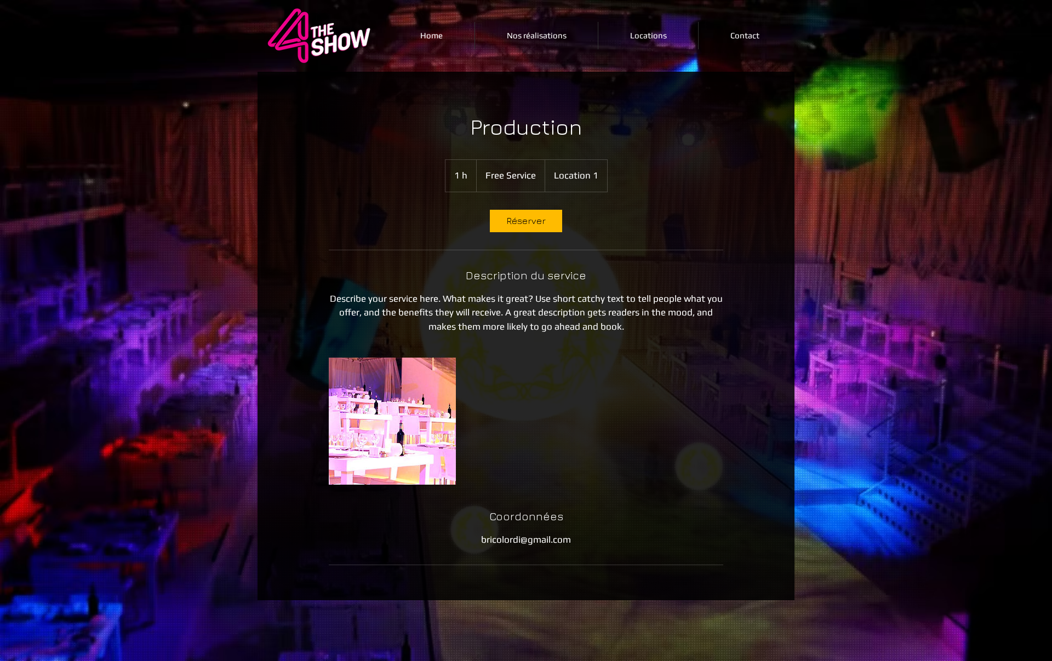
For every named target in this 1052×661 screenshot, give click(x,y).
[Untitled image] (392, 421)
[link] (526, 221)
